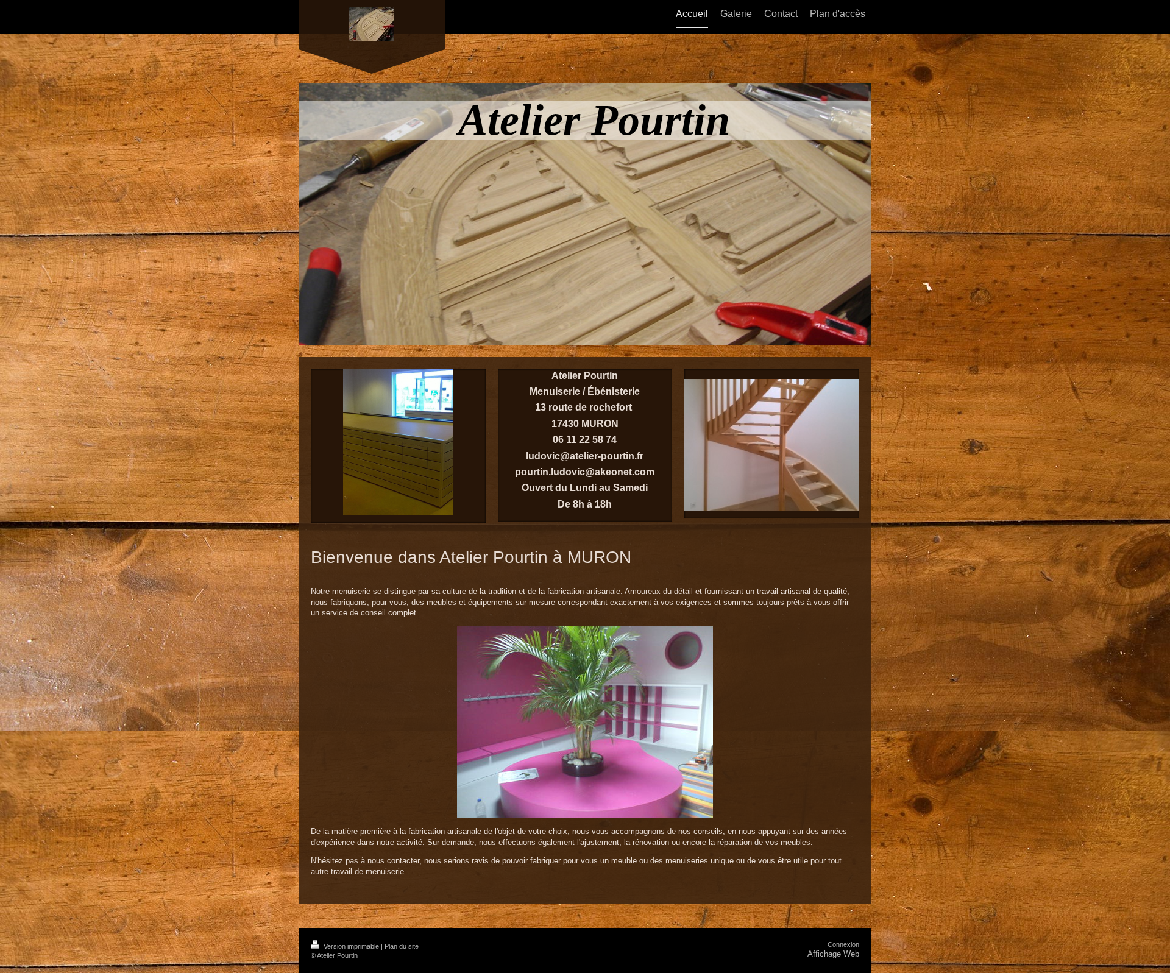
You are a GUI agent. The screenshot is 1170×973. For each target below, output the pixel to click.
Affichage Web (833, 953)
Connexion (843, 944)
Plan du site (402, 946)
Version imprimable (351, 946)
